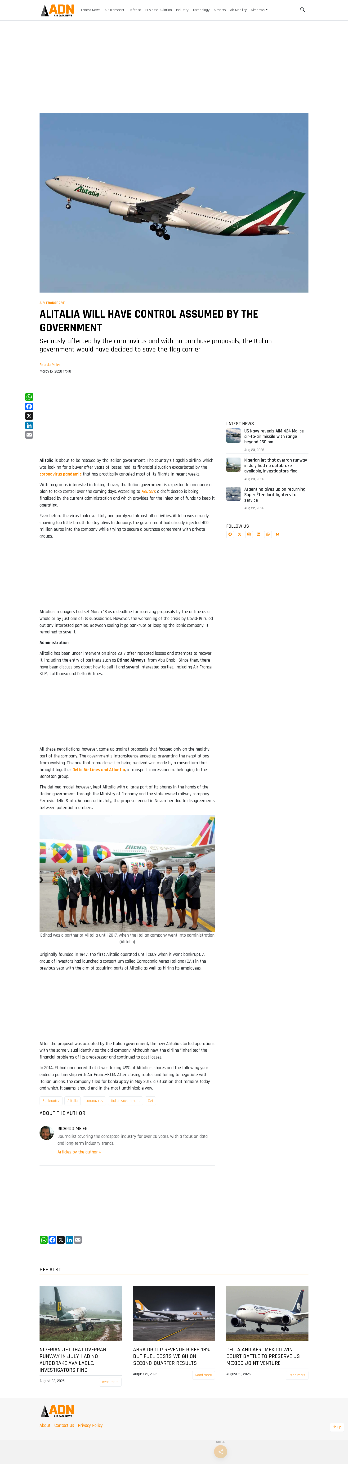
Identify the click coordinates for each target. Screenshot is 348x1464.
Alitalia (72, 1100)
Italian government (125, 1100)
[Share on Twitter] (239, 534)
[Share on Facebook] (230, 534)
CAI (150, 1100)
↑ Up (337, 1427)
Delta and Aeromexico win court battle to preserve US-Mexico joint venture (264, 1356)
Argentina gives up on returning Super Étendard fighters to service (274, 494)
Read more (110, 1381)
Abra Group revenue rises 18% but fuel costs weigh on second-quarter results (171, 1356)
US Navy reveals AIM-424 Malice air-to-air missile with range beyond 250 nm (274, 436)
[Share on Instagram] (249, 534)
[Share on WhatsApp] (268, 534)
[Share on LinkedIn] (258, 534)
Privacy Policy (90, 1425)
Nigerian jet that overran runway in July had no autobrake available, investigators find (275, 465)
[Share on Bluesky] (277, 534)
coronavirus (94, 1100)
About (45, 1425)
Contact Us (64, 1425)
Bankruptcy (51, 1100)
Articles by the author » (79, 1152)
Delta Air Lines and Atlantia (98, 770)
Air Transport (52, 302)
